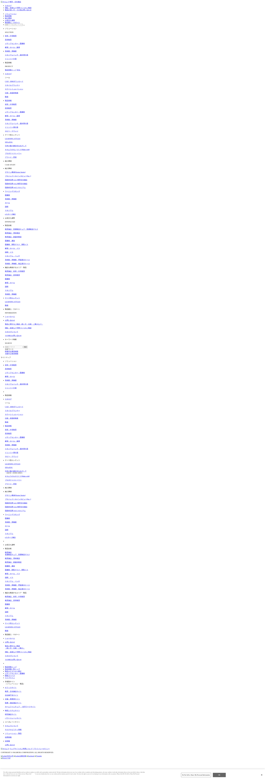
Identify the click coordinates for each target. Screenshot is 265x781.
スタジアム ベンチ (12, 256)
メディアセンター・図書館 (15, 43)
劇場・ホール (10, 283)
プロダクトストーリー (13, 153)
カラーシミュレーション (14, 89)
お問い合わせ (10, 320)
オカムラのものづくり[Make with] (17, 476)
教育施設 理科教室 (12, 233)
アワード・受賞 (11, 157)
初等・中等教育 (11, 36)
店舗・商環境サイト (12, 699)
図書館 (7, 195)
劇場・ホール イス (12, 248)
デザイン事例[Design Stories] (15, 172)
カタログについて (11, 332)
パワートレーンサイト (13, 718)
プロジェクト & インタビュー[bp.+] (18, 176)
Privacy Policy (7, 777)
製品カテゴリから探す (13, 671)
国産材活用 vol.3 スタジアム (15, 187)
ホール (7, 203)
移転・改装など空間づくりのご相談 (18, 328)
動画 (6, 97)
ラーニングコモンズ (12, 191)
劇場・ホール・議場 (12, 47)
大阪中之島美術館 (11, 353)
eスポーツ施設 (10, 214)
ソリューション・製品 (13, 733)
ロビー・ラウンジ (11, 131)
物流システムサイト (12, 710)
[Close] (261, 775)
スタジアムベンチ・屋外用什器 (16, 55)
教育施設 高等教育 (12, 275)
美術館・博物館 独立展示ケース (17, 263)
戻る (18, 70)
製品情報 (8, 100)
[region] (132, 775)
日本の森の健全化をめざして (15, 146)
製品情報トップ (11, 70)
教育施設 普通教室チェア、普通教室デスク (21, 229)
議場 (6, 206)
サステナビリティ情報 (13, 729)
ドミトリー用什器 (11, 127)
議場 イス (9, 252)
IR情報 (7, 741)
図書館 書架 (10, 241)
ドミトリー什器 (11, 59)
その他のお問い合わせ (13, 335)
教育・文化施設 (15, 2)
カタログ (8, 74)
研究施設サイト (11, 714)
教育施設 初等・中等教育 (15, 271)
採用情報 (8, 737)
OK (219, 775)
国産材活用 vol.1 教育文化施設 (16, 180)
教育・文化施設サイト (13, 691)
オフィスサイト (11, 687)
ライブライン (10, 678)
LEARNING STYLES (12, 139)
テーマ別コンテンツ (12, 298)
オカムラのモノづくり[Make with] (17, 149)
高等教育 (8, 40)
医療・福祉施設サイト (13, 703)
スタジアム (9, 210)
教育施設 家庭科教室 (13, 237)
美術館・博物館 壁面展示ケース (17, 260)
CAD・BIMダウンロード (14, 81)
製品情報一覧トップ (12, 669)
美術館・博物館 (11, 51)
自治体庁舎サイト (11, 695)
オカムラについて (11, 726)
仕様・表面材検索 (11, 93)
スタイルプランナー (12, 85)
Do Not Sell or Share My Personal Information (196, 775)
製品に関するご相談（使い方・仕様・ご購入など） (24, 324)
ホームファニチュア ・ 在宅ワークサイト (20, 707)
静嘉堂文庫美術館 (11, 351)
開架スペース (10, 675)
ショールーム (10, 316)
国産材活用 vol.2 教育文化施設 (16, 184)
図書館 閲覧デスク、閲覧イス (16, 244)
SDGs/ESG (9, 142)
